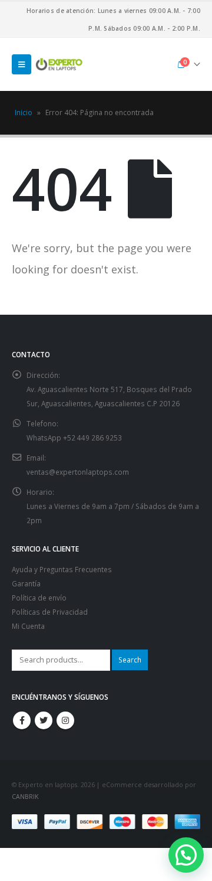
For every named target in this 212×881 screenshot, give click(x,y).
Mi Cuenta (28, 626)
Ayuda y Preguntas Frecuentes (62, 569)
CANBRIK (25, 796)
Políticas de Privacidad (50, 611)
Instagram (65, 720)
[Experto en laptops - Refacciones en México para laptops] (58, 64)
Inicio (23, 112)
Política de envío (39, 597)
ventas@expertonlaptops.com (77, 472)
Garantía (26, 583)
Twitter (43, 720)
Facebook (22, 720)
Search (129, 659)
